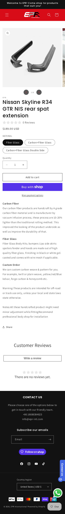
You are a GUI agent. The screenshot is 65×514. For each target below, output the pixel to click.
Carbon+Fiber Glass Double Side (25, 150)
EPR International (19, 506)
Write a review (32, 358)
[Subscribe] (50, 439)
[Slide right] (39, 92)
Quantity (7, 158)
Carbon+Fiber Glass (39, 142)
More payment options (32, 195)
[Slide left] (26, 92)
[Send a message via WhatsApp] (57, 493)
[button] (7, 15)
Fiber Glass (12, 142)
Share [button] (9, 327)
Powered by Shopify (36, 506)
